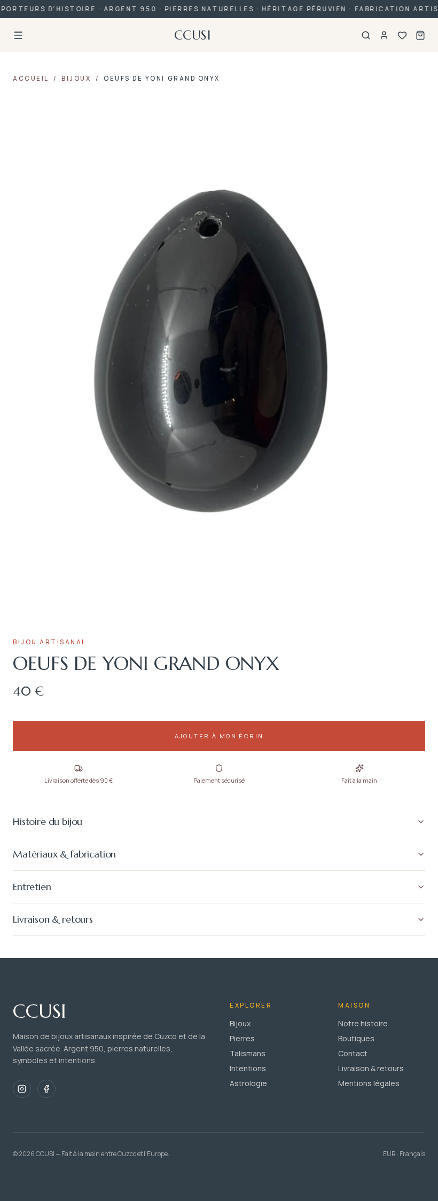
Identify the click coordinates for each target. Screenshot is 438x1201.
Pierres (242, 1038)
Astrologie (248, 1083)
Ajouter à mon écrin (219, 736)
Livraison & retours (53, 919)
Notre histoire (363, 1023)
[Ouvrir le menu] (18, 35)
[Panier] (420, 35)
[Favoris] (402, 35)
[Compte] (384, 35)
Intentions (248, 1068)
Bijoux (76, 78)
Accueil (31, 78)
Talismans (247, 1053)
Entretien (32, 886)
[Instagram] (22, 1089)
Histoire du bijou (47, 821)
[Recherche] (366, 35)
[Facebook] (46, 1089)
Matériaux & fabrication (64, 854)
